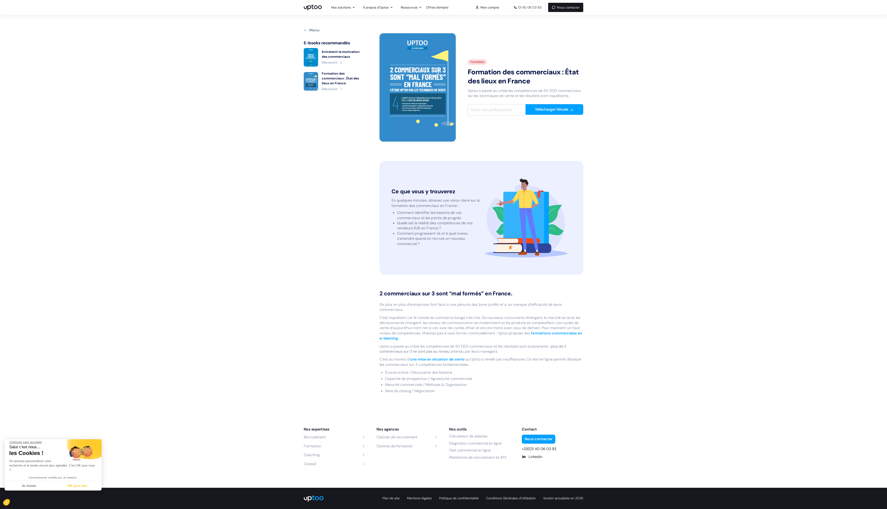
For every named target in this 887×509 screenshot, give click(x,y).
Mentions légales (419, 498)
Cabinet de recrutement (397, 437)
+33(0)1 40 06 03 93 (539, 448)
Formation (312, 446)
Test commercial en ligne (470, 450)
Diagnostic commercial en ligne (475, 443)
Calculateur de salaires (468, 436)
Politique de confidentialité (459, 498)
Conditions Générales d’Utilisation (511, 498)
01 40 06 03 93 (529, 7)
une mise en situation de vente (437, 359)
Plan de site (391, 498)
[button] (9, 501)
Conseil (310, 463)
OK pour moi (77, 486)
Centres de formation (395, 446)
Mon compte (489, 7)
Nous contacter (568, 7)
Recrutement (315, 437)
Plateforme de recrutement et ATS (477, 457)
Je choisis (29, 486)
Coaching (312, 454)
